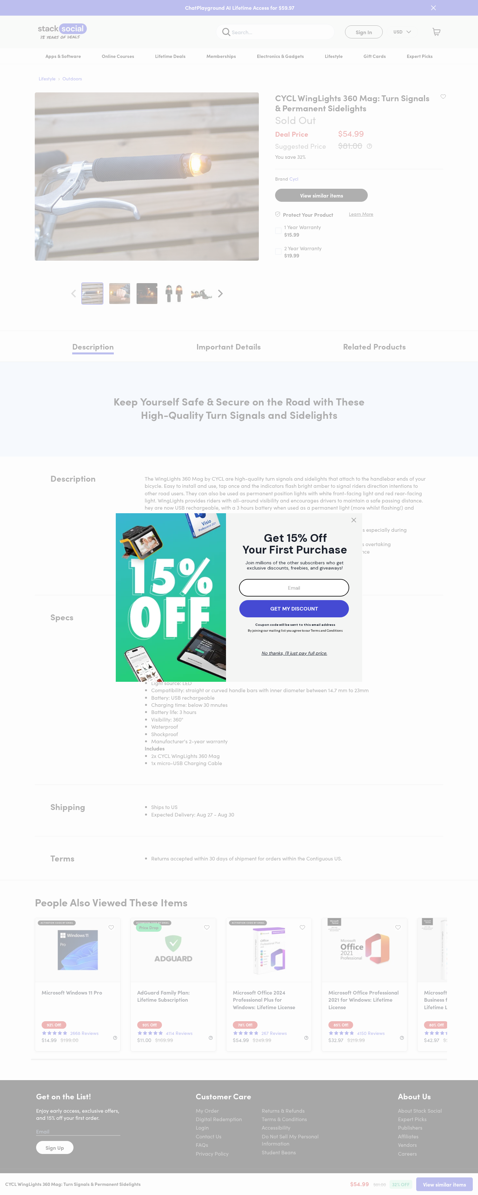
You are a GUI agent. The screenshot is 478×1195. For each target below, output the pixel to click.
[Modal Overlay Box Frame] (239, 597)
